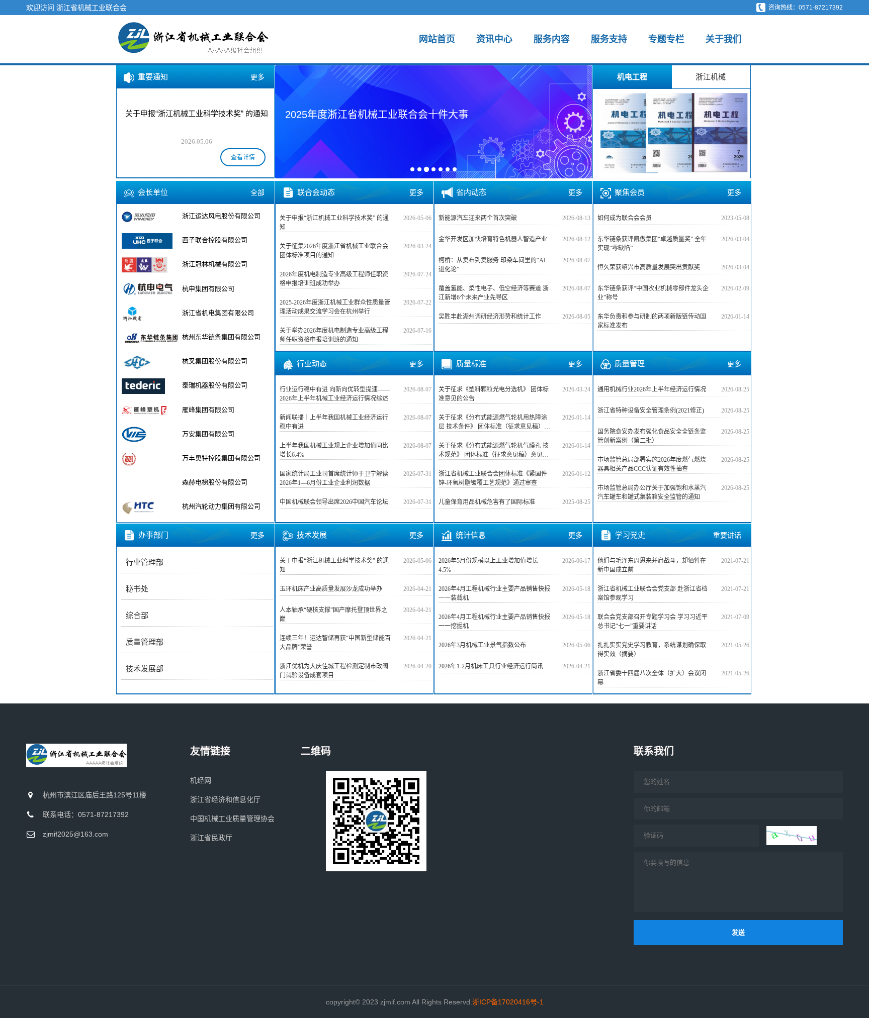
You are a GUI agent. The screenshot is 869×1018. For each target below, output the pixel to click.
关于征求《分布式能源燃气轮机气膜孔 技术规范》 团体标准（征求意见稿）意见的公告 (494, 450)
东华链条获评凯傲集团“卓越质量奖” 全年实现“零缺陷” (652, 244)
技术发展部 (144, 669)
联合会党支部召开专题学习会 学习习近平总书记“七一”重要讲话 (652, 622)
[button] (289, 121)
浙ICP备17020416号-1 (508, 1002)
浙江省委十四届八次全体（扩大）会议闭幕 (651, 678)
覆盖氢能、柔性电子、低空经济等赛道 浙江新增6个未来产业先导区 (494, 293)
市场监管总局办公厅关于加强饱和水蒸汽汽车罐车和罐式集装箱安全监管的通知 (651, 492)
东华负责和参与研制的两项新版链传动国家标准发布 (651, 321)
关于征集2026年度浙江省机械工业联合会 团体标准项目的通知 (334, 251)
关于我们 (724, 39)
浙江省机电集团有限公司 (218, 288)
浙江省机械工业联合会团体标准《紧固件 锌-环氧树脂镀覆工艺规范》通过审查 (493, 478)
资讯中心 (494, 39)
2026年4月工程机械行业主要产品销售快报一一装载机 (494, 593)
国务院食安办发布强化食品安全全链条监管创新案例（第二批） (651, 436)
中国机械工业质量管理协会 (232, 819)
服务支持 (609, 39)
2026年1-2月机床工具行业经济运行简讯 (491, 666)
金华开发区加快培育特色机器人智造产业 (493, 239)
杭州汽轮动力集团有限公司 (221, 482)
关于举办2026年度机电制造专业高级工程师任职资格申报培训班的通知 (334, 335)
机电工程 (632, 76)
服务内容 (552, 39)
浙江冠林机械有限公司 (214, 240)
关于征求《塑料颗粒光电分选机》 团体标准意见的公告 (494, 394)
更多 (257, 77)
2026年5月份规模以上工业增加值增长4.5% (488, 565)
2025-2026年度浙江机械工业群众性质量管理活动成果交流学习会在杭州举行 (335, 307)
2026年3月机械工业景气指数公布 (482, 645)
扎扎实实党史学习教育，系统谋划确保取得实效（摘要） (651, 650)
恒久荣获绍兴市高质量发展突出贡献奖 (648, 267)
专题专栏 (666, 39)
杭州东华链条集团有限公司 (221, 313)
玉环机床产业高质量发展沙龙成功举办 (331, 588)
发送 (738, 932)
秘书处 (137, 589)
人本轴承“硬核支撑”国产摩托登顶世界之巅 (333, 614)
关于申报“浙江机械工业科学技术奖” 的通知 (334, 223)
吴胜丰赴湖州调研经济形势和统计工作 (490, 316)
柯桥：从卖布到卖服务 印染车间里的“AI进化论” (492, 265)
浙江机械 (711, 76)
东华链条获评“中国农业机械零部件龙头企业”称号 (653, 293)
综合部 (137, 616)
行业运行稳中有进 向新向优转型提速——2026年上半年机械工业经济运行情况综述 (335, 394)
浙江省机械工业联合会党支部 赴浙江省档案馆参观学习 (652, 593)
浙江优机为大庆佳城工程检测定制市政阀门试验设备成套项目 (334, 671)
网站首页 (437, 39)
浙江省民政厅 (211, 838)
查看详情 (243, 157)
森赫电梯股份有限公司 (214, 458)
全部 (257, 192)
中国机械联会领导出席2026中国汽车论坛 (334, 501)
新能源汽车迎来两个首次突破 (478, 218)
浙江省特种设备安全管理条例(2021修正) (650, 410)
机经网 (200, 780)
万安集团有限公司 (208, 410)
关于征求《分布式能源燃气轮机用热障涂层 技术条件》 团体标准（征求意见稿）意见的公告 (494, 422)
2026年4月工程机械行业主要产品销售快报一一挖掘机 (494, 622)
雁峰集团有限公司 (208, 385)
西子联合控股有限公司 (214, 216)
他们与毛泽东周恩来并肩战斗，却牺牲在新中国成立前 (651, 565)
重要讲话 (727, 535)
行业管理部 (144, 562)
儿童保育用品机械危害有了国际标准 (487, 501)
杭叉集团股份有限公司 (214, 337)
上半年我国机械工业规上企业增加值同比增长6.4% (334, 450)
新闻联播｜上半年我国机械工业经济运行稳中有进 (334, 422)
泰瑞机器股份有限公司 (214, 361)
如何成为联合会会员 (624, 218)
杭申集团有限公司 (208, 264)
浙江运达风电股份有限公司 (221, 506)
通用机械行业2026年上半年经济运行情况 (651, 389)
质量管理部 (144, 642)
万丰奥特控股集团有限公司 (221, 434)
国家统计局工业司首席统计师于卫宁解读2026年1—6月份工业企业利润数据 (334, 478)
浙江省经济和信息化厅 (225, 799)
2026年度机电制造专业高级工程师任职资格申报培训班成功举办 (334, 279)
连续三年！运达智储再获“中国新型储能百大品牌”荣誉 (335, 643)
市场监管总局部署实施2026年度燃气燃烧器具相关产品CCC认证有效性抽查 (651, 464)
